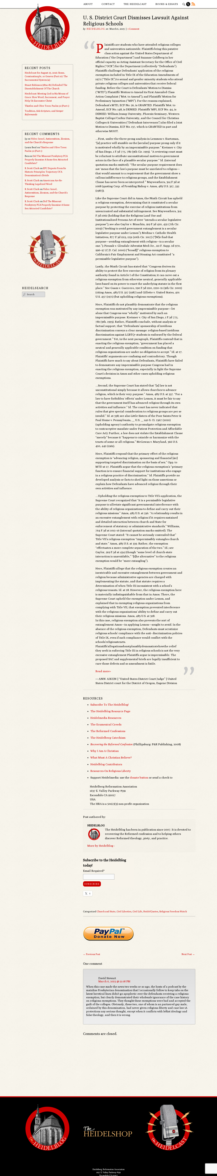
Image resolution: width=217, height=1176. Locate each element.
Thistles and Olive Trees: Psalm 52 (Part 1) (47, 105)
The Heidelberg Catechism (107, 737)
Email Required (94, 870)
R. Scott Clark (32, 168)
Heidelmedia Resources (105, 718)
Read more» (103, 671)
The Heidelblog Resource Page (110, 711)
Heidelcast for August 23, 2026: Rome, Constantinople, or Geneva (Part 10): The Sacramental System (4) (46, 76)
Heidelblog (96, 28)
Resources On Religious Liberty (110, 771)
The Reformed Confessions (107, 731)
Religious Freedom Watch (173, 911)
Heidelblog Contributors (106, 764)
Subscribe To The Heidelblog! (109, 704)
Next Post (188, 954)
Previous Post (91, 954)
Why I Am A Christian (104, 751)
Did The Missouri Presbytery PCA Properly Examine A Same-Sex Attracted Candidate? (46, 159)
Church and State (106, 911)
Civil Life (137, 911)
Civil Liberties (124, 911)
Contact (108, 4)
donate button (139, 777)
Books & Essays (166, 4)
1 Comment (133, 28)
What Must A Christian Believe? (111, 757)
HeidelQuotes (150, 911)
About (88, 4)
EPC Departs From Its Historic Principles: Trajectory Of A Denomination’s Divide (45, 172)
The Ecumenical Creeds (105, 724)
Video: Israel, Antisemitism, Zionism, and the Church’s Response (46, 193)
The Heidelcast (135, 4)
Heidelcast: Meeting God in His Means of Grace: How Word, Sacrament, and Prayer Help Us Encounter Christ (47, 97)
